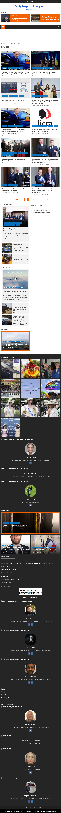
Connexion (4, 695)
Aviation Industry (8, 287)
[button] (6, 27)
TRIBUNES (17, 522)
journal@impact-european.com (41, 212)
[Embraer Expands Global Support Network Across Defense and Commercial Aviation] (7, 308)
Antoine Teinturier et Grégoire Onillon (20, 552)
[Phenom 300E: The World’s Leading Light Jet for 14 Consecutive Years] (15, 279)
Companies (15, 316)
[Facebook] (30, 463)
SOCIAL (56, 125)
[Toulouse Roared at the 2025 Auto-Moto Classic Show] (7, 259)
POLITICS (15, 68)
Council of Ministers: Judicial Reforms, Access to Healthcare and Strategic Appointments (43, 190)
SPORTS (28, 808)
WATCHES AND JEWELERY (16, 16)
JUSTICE (40, 125)
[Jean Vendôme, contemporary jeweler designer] (5, 18)
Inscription (4, 692)
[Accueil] (3, 27)
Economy (43, 16)
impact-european (17, 563)
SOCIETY (18, 257)
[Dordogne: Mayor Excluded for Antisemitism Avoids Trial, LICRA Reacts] (45, 118)
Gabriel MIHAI (16, 76)
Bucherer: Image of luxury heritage (50, 19)
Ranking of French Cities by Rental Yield (15, 525)
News (17, 15)
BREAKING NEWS (6, 153)
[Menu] (6, 27)
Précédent (15, 199)
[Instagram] (32, 624)
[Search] (58, 26)
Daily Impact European (30, 6)
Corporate (22, 316)
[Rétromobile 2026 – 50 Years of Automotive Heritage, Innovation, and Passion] (7, 248)
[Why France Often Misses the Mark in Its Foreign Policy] (45, 544)
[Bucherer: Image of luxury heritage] (35, 18)
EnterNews (45, 811)
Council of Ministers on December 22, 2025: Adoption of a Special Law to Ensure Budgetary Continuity (45, 101)
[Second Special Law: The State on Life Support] (15, 88)
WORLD (54, 17)
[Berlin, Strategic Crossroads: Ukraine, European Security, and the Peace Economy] (15, 147)
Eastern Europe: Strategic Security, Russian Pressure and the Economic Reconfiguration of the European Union (45, 160)
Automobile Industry (9, 222)
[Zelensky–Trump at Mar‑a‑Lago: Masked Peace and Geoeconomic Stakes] (45, 60)
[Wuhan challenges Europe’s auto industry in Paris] (15, 217)
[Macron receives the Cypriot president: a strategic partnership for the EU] (15, 177)
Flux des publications (7, 698)
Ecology (19, 222)
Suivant (46, 199)
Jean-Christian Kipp (46, 552)
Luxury (12, 15)
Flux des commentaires (7, 701)
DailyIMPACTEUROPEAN (34, 563)
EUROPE (48, 16)
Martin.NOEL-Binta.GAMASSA (19, 526)
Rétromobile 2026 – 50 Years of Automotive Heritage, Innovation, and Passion (20, 249)
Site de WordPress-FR (7, 704)
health (33, 808)
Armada (6, 343)
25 (41, 199)
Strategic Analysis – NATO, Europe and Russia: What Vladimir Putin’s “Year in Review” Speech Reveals (13, 131)
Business (22, 808)
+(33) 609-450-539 (38, 214)
